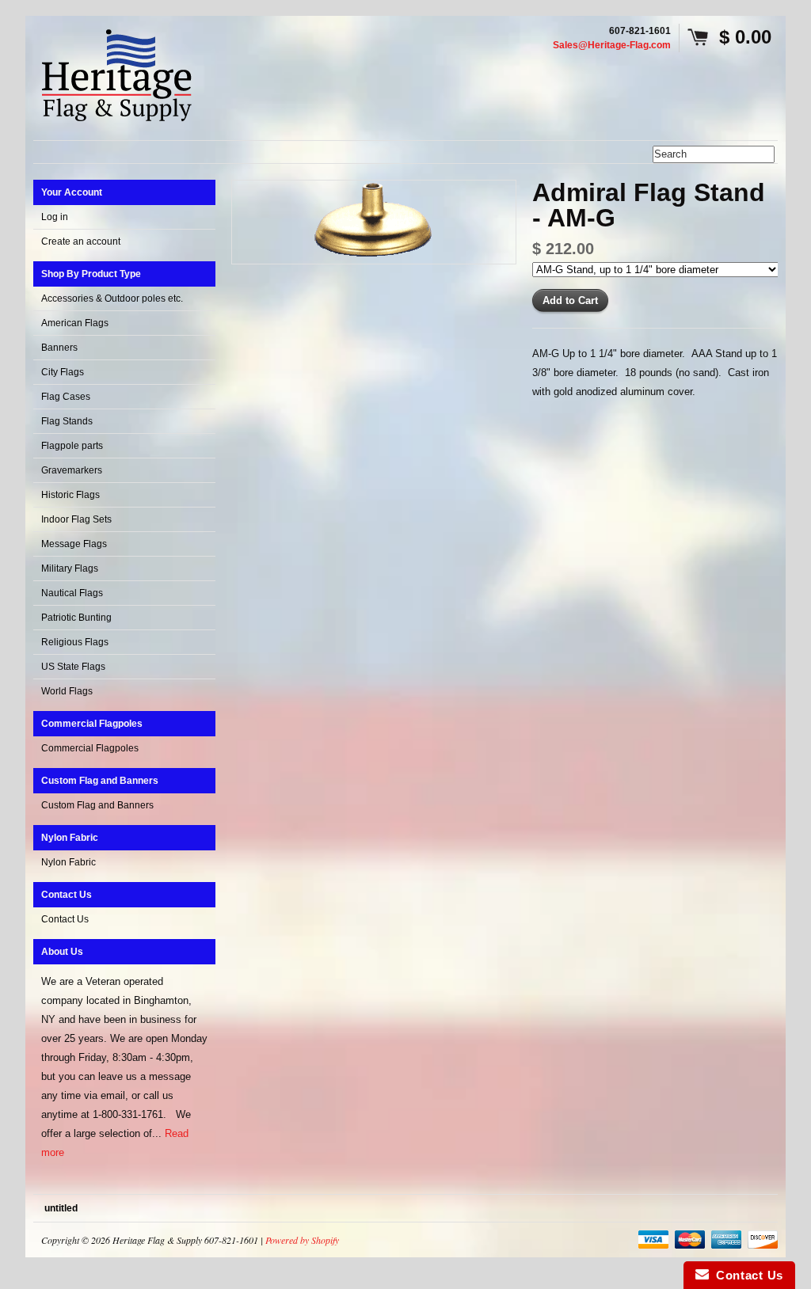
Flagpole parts (72, 445)
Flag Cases (65, 396)
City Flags (62, 372)
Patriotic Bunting (76, 617)
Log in (54, 216)
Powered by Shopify (302, 1240)
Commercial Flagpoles (90, 748)
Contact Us (65, 919)
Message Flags (74, 543)
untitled (61, 1208)
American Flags (75, 323)
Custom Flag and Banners (97, 805)
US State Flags (73, 666)
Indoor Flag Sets (76, 519)
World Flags (67, 691)
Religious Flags (75, 642)
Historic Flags (70, 494)
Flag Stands (67, 421)
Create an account (80, 241)
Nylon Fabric (68, 862)
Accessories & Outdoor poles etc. (112, 298)
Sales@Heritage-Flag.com (612, 45)
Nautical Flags (72, 593)
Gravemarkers (71, 470)
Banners (59, 347)
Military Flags (69, 568)
